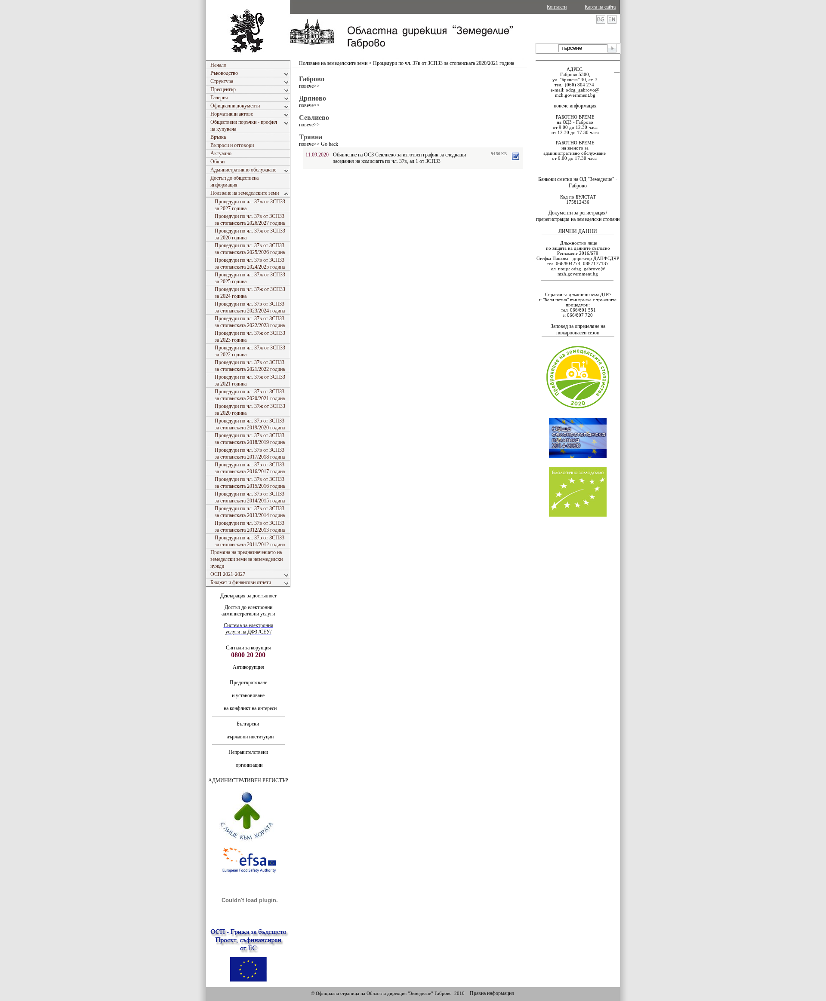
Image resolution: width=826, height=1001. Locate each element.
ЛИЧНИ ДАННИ (577, 231)
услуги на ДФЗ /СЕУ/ (248, 632)
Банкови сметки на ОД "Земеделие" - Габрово (577, 182)
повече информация (575, 106)
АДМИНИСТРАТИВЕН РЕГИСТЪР (248, 781)
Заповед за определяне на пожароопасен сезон (578, 329)
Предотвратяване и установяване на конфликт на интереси (248, 695)
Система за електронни (248, 625)
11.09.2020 (317, 155)
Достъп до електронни (248, 607)
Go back (329, 144)
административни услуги (248, 614)
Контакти (557, 7)
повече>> (309, 86)
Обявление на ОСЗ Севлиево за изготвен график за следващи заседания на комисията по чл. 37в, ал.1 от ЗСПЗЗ (399, 158)
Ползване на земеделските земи (333, 63)
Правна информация (492, 993)
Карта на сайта (600, 7)
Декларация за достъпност (248, 596)
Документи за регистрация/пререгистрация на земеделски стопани (578, 216)
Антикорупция (248, 667)
